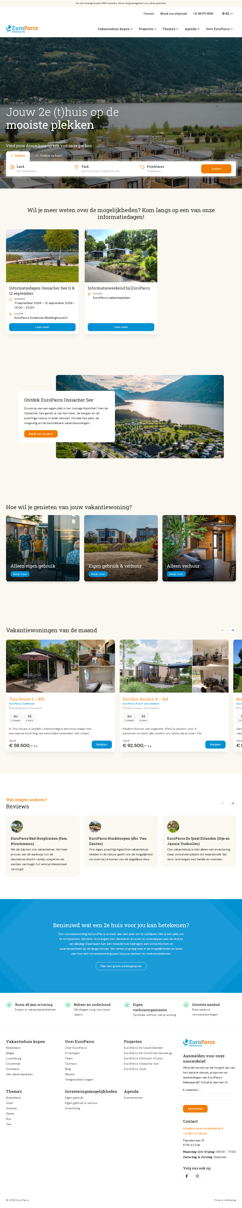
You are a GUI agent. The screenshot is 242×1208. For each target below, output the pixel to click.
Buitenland (13, 1098)
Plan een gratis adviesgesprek (121, 966)
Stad (9, 1103)
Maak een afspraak (173, 13)
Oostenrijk (13, 1064)
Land (20, 166)
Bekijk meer (20, 574)
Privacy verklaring (225, 1200)
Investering (72, 1108)
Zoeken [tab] (20, 155)
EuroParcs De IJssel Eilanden (143, 1048)
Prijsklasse (155, 166)
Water (10, 1114)
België (10, 1053)
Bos (8, 1119)
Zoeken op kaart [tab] (51, 155)
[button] (222, 630)
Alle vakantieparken (19, 1074)
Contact (148, 13)
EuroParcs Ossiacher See (141, 1064)
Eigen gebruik (74, 1098)
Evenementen (133, 1098)
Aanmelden (195, 1109)
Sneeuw (11, 1108)
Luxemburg (13, 1058)
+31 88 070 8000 (203, 13)
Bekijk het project (41, 434)
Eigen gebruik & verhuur (81, 1103)
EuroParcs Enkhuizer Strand (143, 1058)
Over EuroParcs (76, 1048)
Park (85, 166)
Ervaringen (72, 1053)
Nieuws (70, 1074)
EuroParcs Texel (135, 1069)
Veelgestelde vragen (79, 1080)
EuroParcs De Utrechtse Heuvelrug (148, 1053)
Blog (68, 1069)
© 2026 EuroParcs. (17, 1200)
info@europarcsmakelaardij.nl (203, 1128)
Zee (8, 1124)
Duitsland (12, 1069)
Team (69, 1058)
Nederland (13, 1048)
